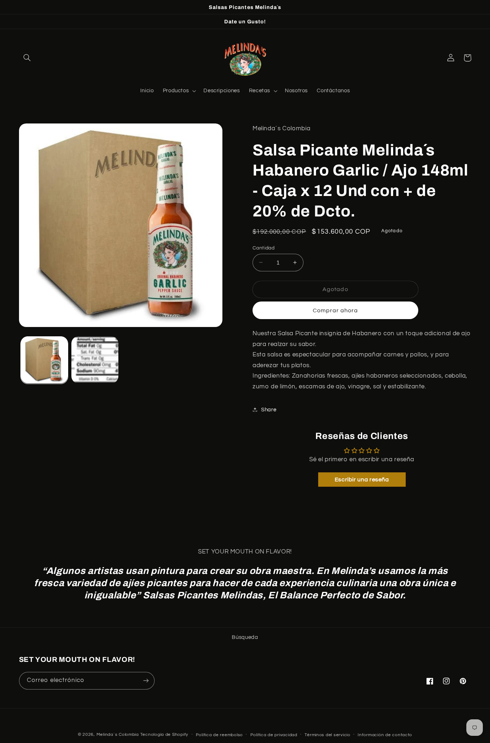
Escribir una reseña (362, 479)
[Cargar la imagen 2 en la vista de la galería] (94, 359)
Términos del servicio (327, 735)
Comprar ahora (335, 310)
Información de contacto (385, 735)
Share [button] (268, 409)
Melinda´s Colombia (117, 735)
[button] (27, 58)
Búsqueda (245, 637)
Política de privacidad (273, 735)
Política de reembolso (219, 735)
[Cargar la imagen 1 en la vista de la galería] (44, 359)
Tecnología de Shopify (164, 735)
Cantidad (263, 247)
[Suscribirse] (145, 681)
